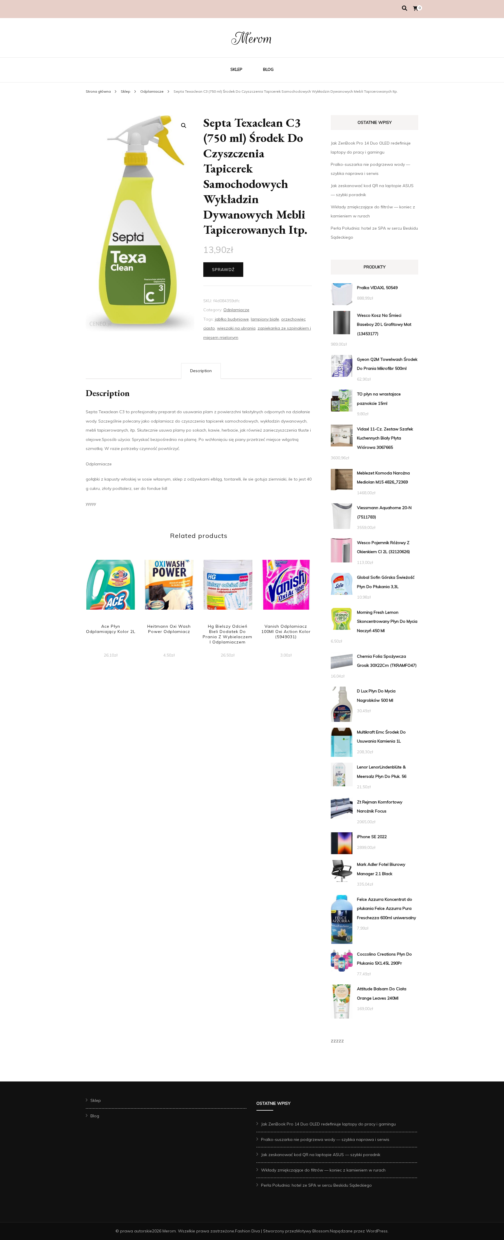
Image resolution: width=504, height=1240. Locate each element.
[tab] (201, 371)
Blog (268, 69)
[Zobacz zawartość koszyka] (415, 8)
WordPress (377, 1231)
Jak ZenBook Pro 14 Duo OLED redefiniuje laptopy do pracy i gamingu (328, 1124)
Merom (252, 38)
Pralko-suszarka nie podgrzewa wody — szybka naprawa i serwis (325, 1139)
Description (201, 370)
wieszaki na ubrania (236, 328)
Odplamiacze (236, 309)
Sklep (236, 69)
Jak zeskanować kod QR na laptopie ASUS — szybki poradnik (320, 1154)
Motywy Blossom (312, 1231)
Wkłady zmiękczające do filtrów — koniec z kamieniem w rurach (323, 1170)
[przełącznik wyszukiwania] (404, 8)
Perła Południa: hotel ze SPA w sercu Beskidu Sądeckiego (316, 1185)
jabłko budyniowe (232, 319)
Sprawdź (223, 269)
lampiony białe (265, 319)
